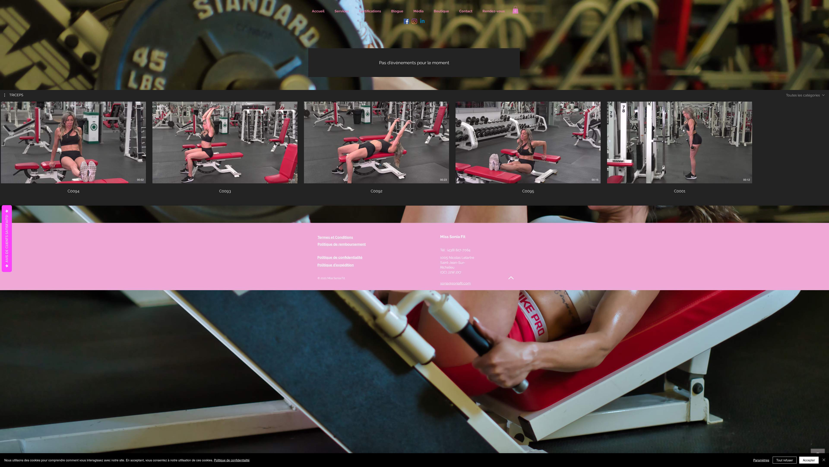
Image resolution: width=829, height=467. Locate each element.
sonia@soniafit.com (455, 283)
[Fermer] (823, 460)
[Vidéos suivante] (823, 141)
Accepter (809, 460)
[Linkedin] (422, 21)
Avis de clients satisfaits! (6, 238)
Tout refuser (784, 460)
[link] (515, 10)
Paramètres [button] (761, 460)
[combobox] (805, 95)
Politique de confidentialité (232, 460)
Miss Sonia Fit (452, 236)
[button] (13, 95)
